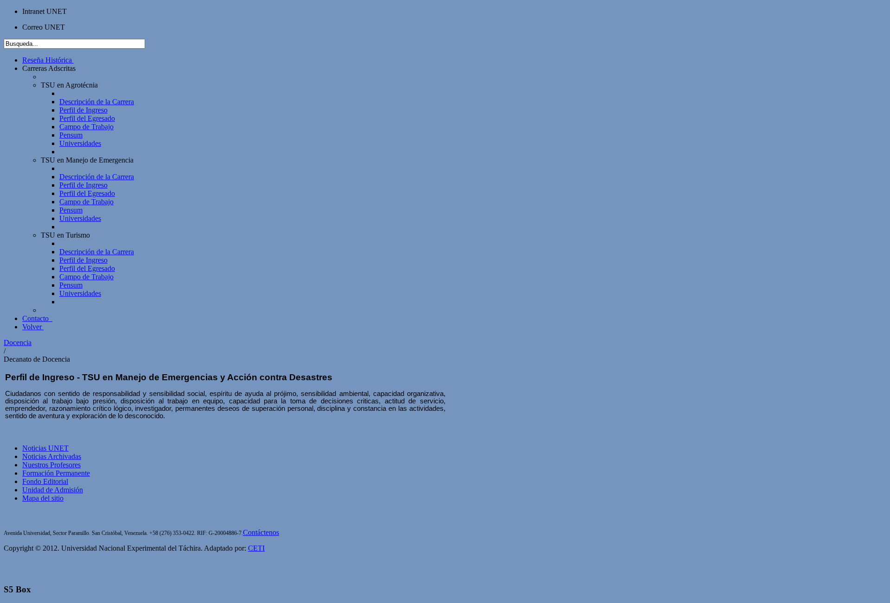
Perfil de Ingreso (83, 110)
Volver (32, 327)
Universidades (80, 143)
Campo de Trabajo (86, 127)
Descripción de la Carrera (96, 102)
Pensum (71, 135)
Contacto (36, 318)
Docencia (18, 342)
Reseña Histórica (47, 60)
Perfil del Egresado (87, 118)
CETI (256, 548)
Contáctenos (261, 532)
